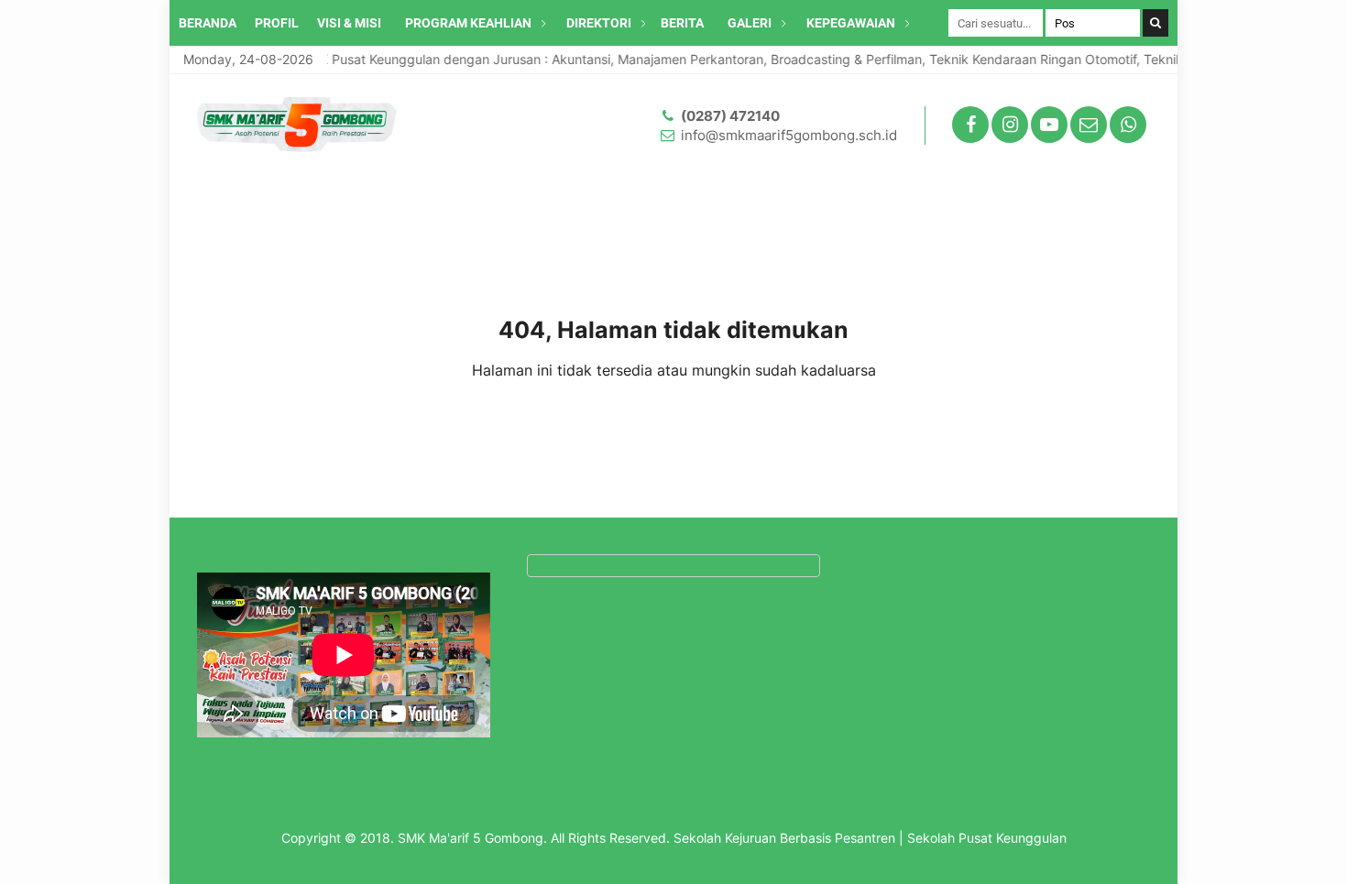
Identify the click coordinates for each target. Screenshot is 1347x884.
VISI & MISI (349, 23)
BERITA (682, 23)
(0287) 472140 (730, 116)
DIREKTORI (598, 23)
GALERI (750, 23)
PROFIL (277, 23)
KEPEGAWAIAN (850, 23)
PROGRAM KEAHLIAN (468, 23)
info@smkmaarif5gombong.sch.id (789, 135)
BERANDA (207, 23)
